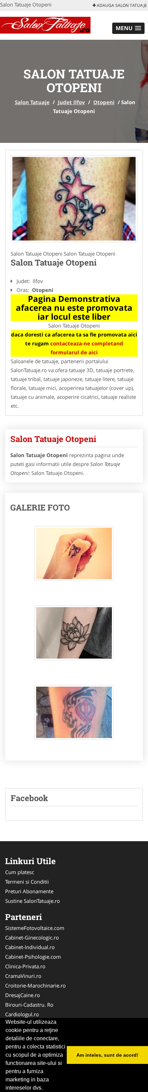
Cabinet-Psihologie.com (33, 957)
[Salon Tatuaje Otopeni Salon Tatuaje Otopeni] (74, 556)
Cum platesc (19, 872)
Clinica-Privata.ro (25, 966)
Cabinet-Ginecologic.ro (32, 937)
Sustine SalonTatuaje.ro (32, 901)
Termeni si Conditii (27, 882)
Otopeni (104, 102)
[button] (128, 28)
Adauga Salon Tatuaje (121, 5)
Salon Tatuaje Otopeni (53, 438)
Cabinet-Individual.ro (30, 947)
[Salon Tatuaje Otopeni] (74, 198)
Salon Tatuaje (32, 102)
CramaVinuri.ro (23, 976)
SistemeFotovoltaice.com (34, 928)
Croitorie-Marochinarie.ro (35, 985)
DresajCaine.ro (22, 995)
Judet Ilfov (71, 102)
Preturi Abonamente (29, 891)
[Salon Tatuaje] (45, 24)
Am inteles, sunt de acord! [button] (107, 1055)
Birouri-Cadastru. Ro (29, 1005)
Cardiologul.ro (22, 1014)
